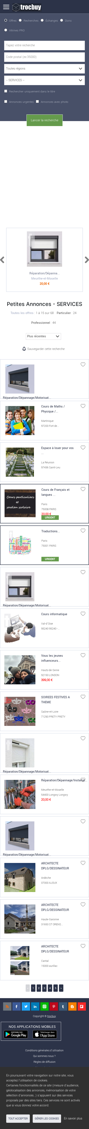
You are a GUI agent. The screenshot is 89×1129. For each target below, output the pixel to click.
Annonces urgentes (21, 102)
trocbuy (51, 1016)
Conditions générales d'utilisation (44, 1050)
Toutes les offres (22, 313)
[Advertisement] (44, 176)
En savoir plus (73, 1118)
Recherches (31, 21)
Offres (13, 21)
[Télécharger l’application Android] (18, 1034)
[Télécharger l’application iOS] (47, 1034)
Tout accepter (18, 1118)
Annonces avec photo (54, 102)
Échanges (52, 21)
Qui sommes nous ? (44, 1056)
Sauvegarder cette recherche (46, 349)
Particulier (64, 313)
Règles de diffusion (44, 1062)
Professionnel (40, 323)
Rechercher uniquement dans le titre (32, 91)
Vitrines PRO (17, 30)
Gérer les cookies (47, 1118)
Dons (68, 21)
